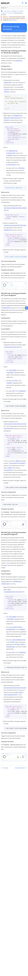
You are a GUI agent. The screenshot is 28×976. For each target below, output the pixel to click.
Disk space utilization (20, 768)
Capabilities (14, 11)
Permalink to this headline (24, 28)
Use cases (10, 13)
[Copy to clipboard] (25, 96)
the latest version (13, 20)
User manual (7, 11)
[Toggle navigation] (25, 3)
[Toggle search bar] (22, 3)
